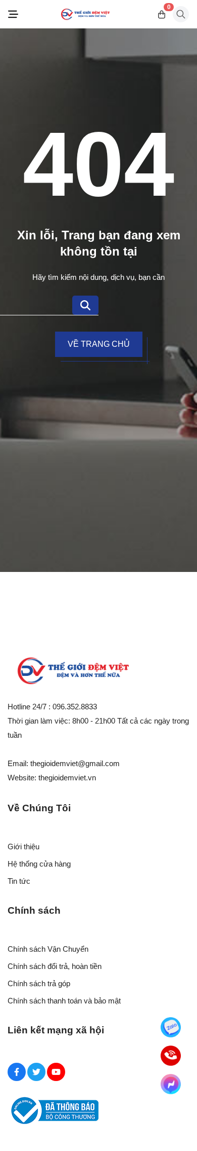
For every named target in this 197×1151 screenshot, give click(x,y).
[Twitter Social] (36, 1072)
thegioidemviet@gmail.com (75, 763)
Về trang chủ (99, 344)
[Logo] (85, 14)
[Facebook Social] (17, 1072)
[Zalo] (171, 1027)
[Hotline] (171, 1056)
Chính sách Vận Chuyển (48, 949)
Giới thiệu (23, 846)
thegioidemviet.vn (67, 777)
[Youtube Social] (56, 1072)
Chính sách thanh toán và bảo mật (64, 1000)
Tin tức (19, 881)
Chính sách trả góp (39, 983)
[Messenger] (171, 1084)
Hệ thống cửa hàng (39, 863)
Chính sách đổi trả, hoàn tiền (55, 966)
